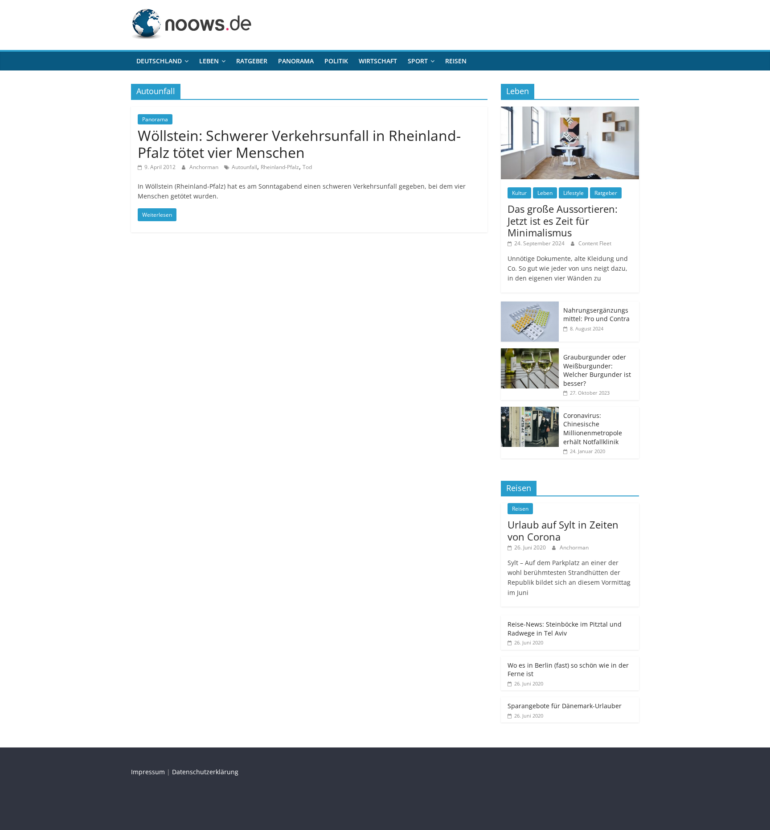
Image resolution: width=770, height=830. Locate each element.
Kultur (519, 193)
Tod (307, 167)
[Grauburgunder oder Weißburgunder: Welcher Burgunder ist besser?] (530, 353)
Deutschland (159, 61)
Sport (418, 61)
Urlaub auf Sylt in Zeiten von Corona (563, 530)
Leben (209, 61)
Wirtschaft (378, 61)
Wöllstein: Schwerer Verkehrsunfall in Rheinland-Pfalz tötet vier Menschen (299, 144)
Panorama (296, 61)
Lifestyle (573, 193)
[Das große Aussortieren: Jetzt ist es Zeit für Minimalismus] (570, 111)
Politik (336, 61)
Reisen (456, 61)
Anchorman (204, 167)
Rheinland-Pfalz (280, 167)
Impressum (148, 772)
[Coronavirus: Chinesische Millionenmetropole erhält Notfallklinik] (530, 411)
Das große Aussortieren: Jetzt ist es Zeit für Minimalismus (563, 220)
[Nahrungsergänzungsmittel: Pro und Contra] (530, 306)
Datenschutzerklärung (205, 772)
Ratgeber (251, 61)
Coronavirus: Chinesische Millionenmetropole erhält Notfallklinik (592, 428)
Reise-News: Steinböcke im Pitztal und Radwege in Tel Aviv (565, 628)
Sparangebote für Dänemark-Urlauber (565, 706)
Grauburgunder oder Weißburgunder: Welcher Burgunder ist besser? (597, 370)
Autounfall (244, 167)
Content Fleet (594, 243)
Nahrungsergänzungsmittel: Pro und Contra (596, 314)
